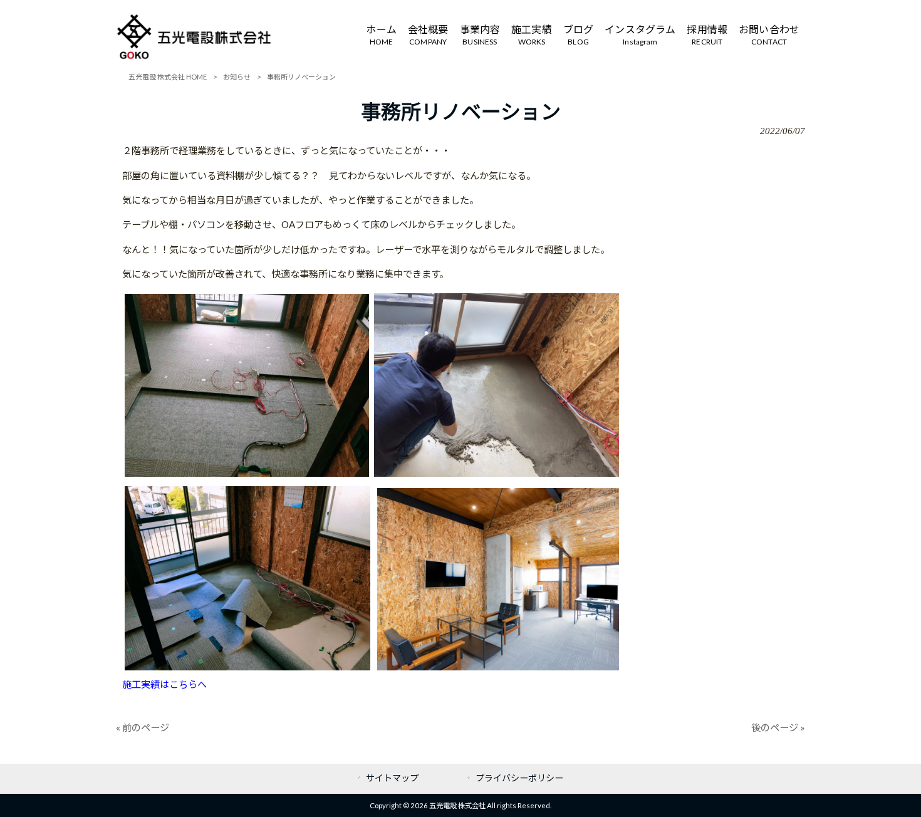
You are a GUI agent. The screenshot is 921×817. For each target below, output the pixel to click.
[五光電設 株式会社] (194, 56)
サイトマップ (392, 778)
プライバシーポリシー (519, 778)
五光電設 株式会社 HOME (167, 77)
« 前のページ (142, 727)
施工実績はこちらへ (164, 684)
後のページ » (778, 727)
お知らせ (237, 77)
